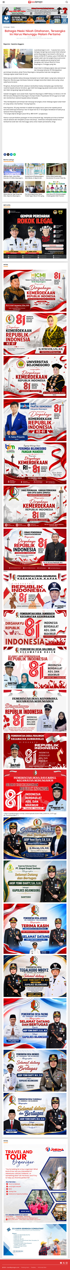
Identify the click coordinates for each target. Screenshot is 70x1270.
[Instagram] (66, 1263)
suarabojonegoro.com (41, 50)
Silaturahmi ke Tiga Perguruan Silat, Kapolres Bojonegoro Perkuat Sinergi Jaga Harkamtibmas (13, 195)
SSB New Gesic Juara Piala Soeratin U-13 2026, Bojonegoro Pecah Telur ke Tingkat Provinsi (13, 177)
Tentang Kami (25, 1267)
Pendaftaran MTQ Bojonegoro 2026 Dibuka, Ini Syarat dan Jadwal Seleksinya (34, 177)
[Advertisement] (35, 137)
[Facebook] (61, 1263)
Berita (18, 38)
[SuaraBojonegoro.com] (35, 2)
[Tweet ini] (8, 154)
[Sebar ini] (5, 154)
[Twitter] (64, 1263)
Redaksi (33, 1267)
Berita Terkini (23, 38)
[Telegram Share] (11, 154)
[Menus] (3, 2)
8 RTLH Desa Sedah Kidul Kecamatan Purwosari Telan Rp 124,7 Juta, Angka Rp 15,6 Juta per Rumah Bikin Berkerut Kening (55, 177)
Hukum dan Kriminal (38, 38)
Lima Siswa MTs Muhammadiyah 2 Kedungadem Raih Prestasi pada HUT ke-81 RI (56, 195)
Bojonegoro (29, 38)
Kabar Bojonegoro (48, 38)
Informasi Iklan (42, 1267)
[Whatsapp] (14, 154)
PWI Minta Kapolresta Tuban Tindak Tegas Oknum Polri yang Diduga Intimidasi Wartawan (34, 195)
